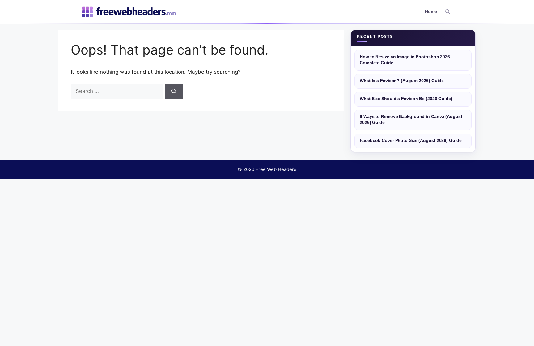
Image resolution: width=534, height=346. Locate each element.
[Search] (174, 91)
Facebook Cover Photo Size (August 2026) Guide (411, 140)
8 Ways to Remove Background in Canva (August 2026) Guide (411, 119)
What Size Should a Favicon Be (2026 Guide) (406, 98)
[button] (447, 12)
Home (431, 11)
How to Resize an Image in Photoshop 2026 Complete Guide (405, 60)
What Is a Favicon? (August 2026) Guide (402, 80)
